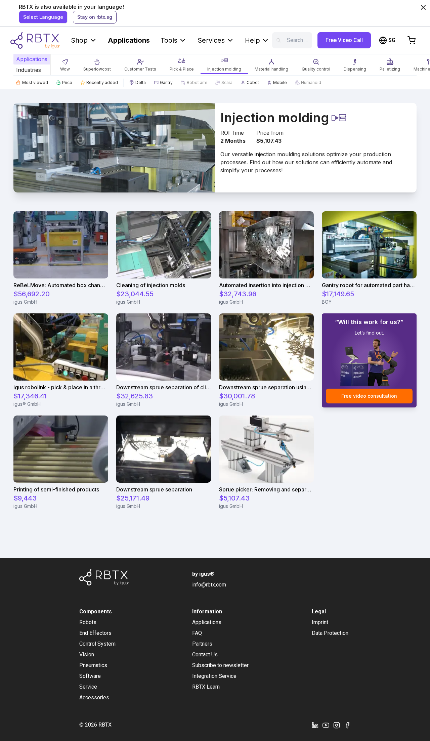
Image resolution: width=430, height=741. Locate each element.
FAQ (197, 633)
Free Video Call (344, 40)
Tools (169, 40)
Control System (97, 644)
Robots (87, 622)
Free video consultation (369, 396)
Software (90, 676)
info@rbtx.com (209, 584)
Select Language (43, 17)
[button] (65, 64)
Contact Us (205, 654)
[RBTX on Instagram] (336, 725)
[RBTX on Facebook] (347, 725)
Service (88, 687)
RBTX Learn (206, 687)
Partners (202, 644)
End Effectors (95, 633)
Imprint (320, 622)
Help (252, 40)
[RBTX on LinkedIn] (315, 725)
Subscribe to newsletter (220, 665)
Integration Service (214, 676)
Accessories (94, 697)
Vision (86, 654)
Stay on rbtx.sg (94, 17)
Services (211, 40)
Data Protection (330, 633)
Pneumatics (93, 665)
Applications (129, 40)
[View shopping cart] (411, 40)
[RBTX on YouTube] (325, 725)
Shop (79, 40)
